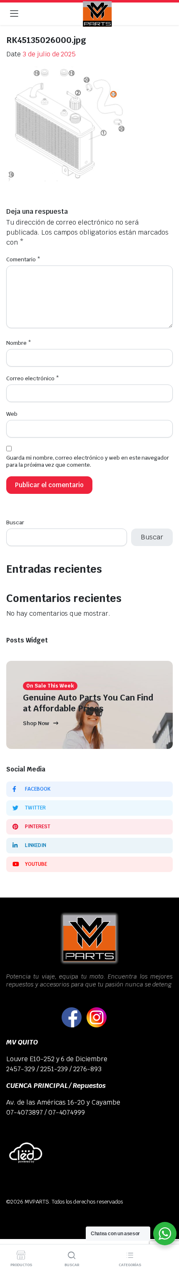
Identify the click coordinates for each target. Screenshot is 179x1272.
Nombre (18, 342)
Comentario (23, 259)
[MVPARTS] (97, 14)
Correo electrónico (32, 378)
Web (11, 413)
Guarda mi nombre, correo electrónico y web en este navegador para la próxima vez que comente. (87, 461)
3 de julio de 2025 (49, 54)
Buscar (15, 522)
